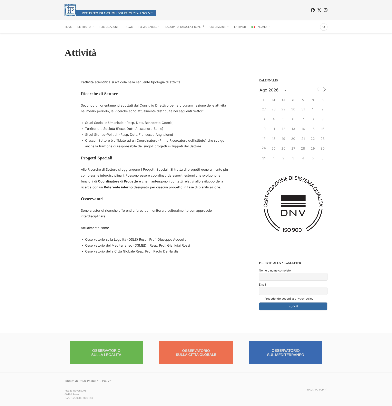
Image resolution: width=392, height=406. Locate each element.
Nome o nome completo (275, 270)
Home (68, 26)
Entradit (240, 26)
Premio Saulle (147, 26)
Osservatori (217, 26)
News (129, 26)
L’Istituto (84, 26)
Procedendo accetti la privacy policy (288, 298)
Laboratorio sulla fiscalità (184, 26)
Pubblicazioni (108, 26)
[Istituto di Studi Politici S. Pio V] (110, 10)
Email (262, 284)
